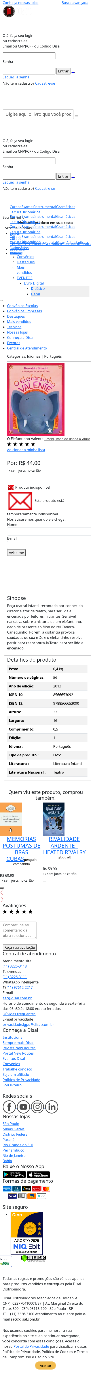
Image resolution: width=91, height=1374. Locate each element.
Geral (35, 294)
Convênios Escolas (22, 305)
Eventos (13, 342)
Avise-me (16, 552)
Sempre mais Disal (18, 1042)
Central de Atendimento (27, 348)
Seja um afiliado (16, 1074)
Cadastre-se (45, 83)
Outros (16, 253)
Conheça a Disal (20, 337)
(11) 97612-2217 (19, 987)
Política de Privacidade (21, 1079)
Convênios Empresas (24, 311)
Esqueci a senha (16, 77)
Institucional (13, 1037)
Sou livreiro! (13, 1085)
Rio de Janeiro (14, 1155)
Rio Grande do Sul (18, 1144)
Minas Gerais (14, 1129)
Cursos (15, 236)
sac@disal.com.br (17, 998)
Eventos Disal (14, 1058)
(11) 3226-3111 (15, 976)
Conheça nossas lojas (20, 2)
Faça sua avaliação (19, 947)
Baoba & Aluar (79, 439)
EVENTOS (24, 277)
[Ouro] (27, 1233)
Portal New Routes (18, 1053)
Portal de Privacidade (31, 1346)
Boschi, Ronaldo (56, 439)
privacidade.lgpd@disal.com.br (28, 1024)
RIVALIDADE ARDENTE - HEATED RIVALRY (64, 845)
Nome (12, 524)
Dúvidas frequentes (19, 1014)
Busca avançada (75, 2)
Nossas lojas (17, 332)
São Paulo (11, 1123)
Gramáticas (65, 236)
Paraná (9, 1139)
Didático (38, 288)
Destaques (26, 262)
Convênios (25, 256)
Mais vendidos (19, 321)
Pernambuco (13, 1150)
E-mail (12, 538)
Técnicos (14, 327)
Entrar (63, 71)
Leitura (15, 241)
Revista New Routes (19, 1048)
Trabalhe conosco (17, 1069)
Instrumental (45, 236)
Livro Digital (34, 283)
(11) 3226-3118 (15, 966)
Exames (27, 236)
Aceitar (45, 1365)
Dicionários (19, 247)
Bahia (7, 1160)
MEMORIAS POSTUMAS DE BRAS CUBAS (21, 848)
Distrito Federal (15, 1134)
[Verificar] (33, 1258)
